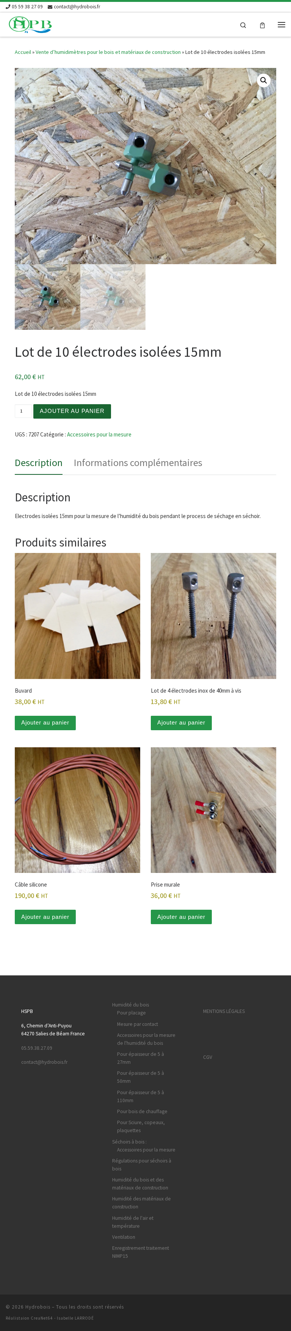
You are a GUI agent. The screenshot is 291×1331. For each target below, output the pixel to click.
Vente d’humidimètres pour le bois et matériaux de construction (108, 52)
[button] (264, 80)
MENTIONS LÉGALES (224, 1011)
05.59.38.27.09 (36, 1048)
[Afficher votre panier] (262, 24)
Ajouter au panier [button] (45, 722)
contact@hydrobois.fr (44, 1062)
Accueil (23, 52)
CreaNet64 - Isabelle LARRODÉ (62, 1318)
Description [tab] (39, 462)
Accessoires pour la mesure (99, 434)
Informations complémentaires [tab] (138, 462)
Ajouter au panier (72, 411)
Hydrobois (37, 1307)
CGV (207, 1057)
